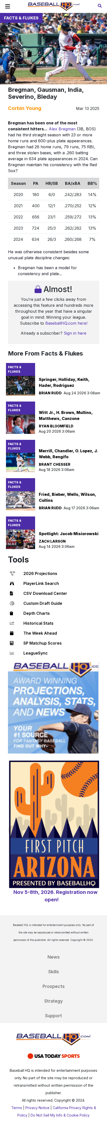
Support (53, 1015)
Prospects (54, 986)
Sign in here (75, 333)
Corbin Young (24, 108)
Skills (53, 971)
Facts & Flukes (21, 17)
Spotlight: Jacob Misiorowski (69, 533)
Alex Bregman (62, 128)
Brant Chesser (54, 464)
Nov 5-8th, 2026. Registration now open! (55, 896)
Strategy (53, 1001)
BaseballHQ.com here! (66, 323)
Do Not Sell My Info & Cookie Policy (60, 1115)
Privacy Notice (37, 1108)
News (54, 957)
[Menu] (7, 6)
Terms (16, 1108)
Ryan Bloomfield (56, 426)
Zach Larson (52, 541)
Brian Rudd (50, 393)
